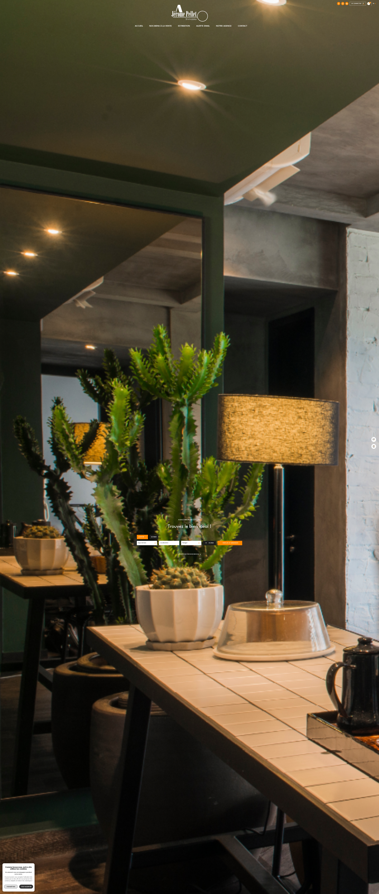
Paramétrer (11, 886)
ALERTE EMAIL (203, 26)
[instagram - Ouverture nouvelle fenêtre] (342, 3)
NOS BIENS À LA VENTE (160, 26)
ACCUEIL (139, 26)
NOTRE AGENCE (224, 26)
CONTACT (242, 26)
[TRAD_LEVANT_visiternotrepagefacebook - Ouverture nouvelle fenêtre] (338, 3)
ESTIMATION (184, 26)
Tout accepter (26, 886)
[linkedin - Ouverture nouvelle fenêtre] (346, 3)
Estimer (154, 537)
